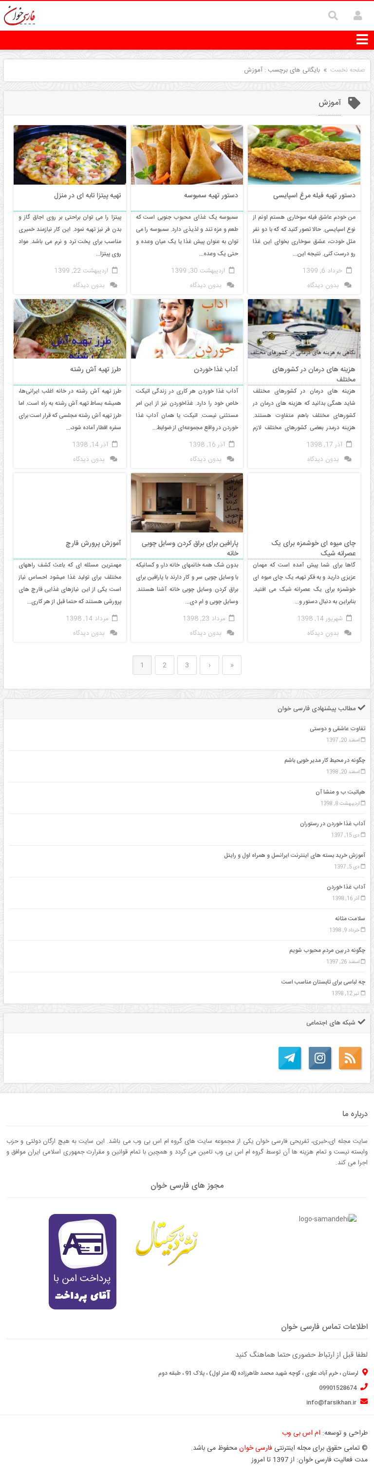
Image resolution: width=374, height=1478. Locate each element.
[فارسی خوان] (20, 16)
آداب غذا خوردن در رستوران (332, 824)
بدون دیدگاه (322, 285)
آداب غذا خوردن (346, 887)
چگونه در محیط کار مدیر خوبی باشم (324, 760)
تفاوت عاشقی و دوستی (337, 729)
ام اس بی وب (301, 1433)
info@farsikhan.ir (332, 1402)
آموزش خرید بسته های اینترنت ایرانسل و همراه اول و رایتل (294, 855)
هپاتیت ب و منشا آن (340, 792)
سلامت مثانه (350, 919)
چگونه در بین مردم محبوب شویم (327, 950)
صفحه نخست (347, 70)
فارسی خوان (255, 1448)
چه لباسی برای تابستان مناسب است (323, 982)
